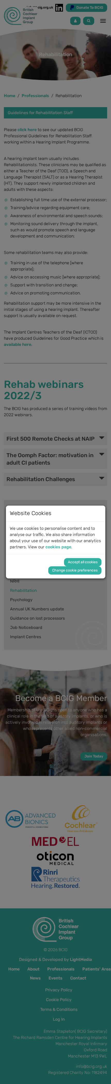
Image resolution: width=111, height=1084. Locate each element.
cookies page (58, 546)
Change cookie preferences (75, 570)
